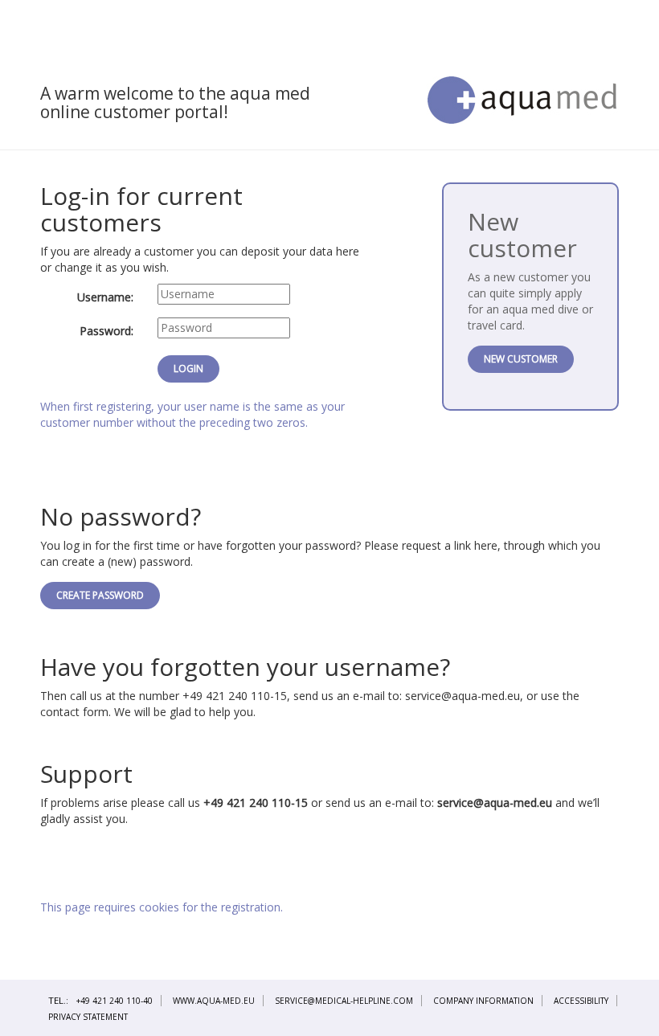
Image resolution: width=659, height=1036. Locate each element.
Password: (106, 330)
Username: (105, 297)
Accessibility (581, 1000)
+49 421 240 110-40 (114, 1000)
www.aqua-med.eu (214, 1000)
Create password (100, 595)
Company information (483, 1000)
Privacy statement (88, 1016)
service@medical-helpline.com (344, 1000)
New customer (521, 359)
